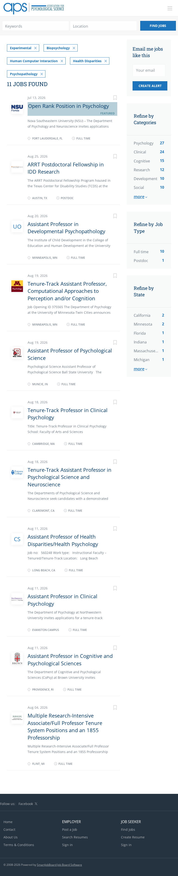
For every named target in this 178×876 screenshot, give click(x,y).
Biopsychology (58, 48)
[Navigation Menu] (170, 8)
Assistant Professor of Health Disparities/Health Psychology (63, 540)
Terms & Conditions (18, 845)
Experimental (20, 48)
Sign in (67, 845)
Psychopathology (24, 74)
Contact (9, 829)
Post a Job (69, 829)
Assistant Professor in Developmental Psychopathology (66, 227)
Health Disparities (87, 61)
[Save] (110, 98)
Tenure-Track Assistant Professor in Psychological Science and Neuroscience (69, 477)
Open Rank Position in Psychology (68, 105)
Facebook (26, 804)
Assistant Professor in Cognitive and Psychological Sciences (70, 659)
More (139, 196)
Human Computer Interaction (34, 61)
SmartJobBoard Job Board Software (59, 865)
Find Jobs (158, 25)
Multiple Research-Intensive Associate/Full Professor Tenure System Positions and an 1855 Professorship (65, 726)
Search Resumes (75, 837)
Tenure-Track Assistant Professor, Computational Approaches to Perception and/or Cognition (67, 291)
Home (8, 822)
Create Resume (133, 837)
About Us (10, 837)
